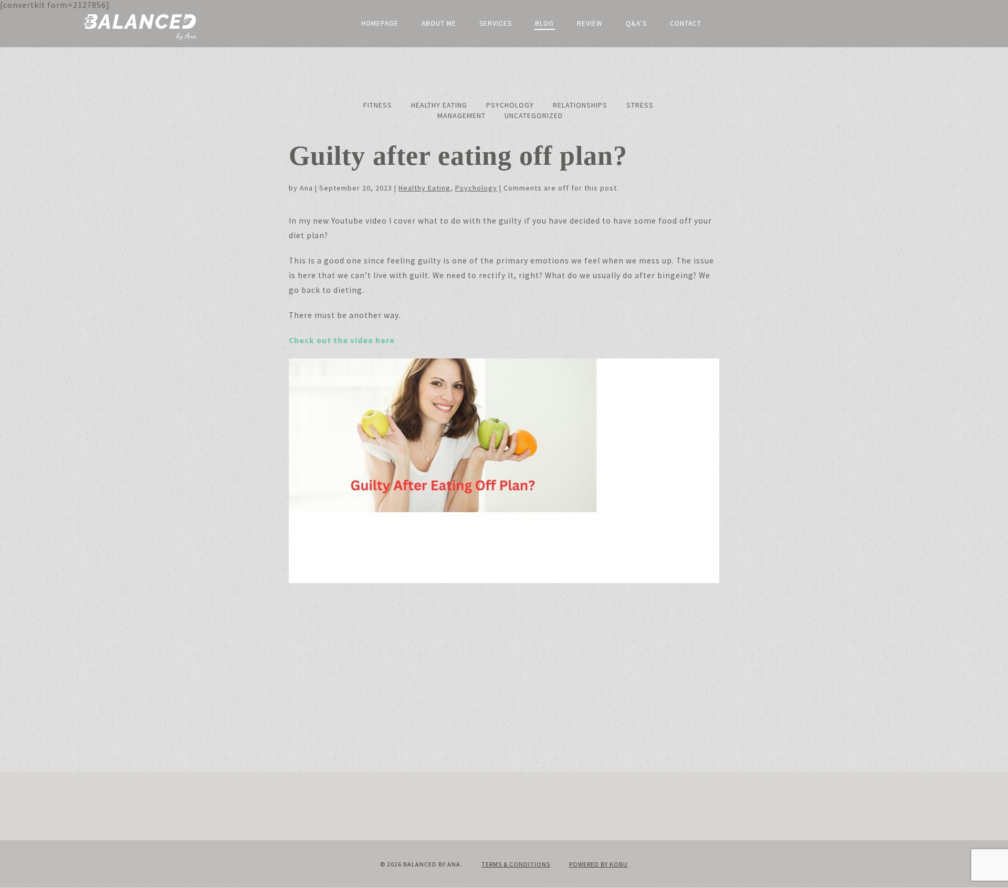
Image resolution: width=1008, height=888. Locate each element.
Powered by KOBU (598, 864)
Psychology (510, 105)
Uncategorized (534, 115)
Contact (685, 23)
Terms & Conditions (515, 864)
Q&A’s (636, 23)
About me (439, 23)
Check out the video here (342, 340)
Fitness (377, 105)
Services (495, 23)
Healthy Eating (439, 105)
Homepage (379, 23)
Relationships (580, 105)
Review (590, 23)
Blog (544, 23)
